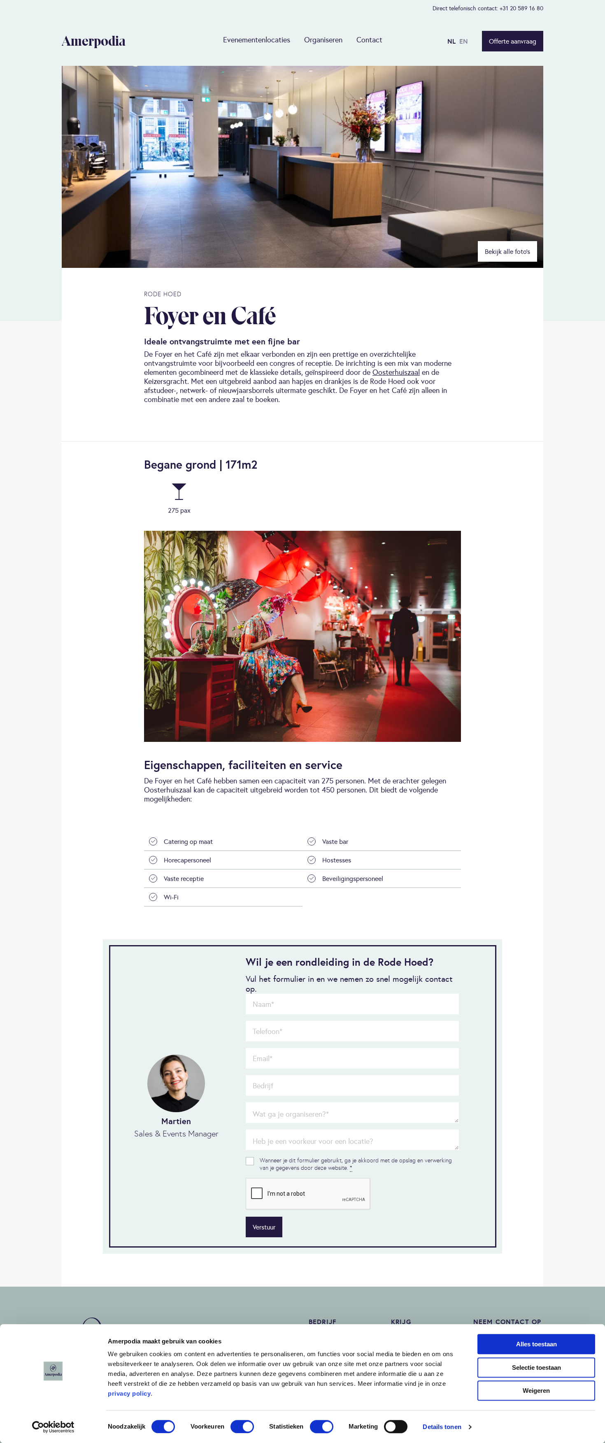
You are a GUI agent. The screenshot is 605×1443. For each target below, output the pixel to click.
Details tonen (442, 1426)
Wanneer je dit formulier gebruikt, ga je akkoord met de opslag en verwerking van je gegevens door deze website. (356, 1164)
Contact (369, 39)
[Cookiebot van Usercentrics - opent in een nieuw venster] (53, 1427)
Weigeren (536, 1390)
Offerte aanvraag (512, 41)
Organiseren (323, 39)
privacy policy (129, 1393)
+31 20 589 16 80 (521, 8)
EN (463, 41)
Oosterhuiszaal (396, 372)
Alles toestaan (536, 1344)
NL (451, 41)
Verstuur (264, 1227)
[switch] (242, 1426)
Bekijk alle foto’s (507, 251)
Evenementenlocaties (256, 39)
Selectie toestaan (536, 1367)
